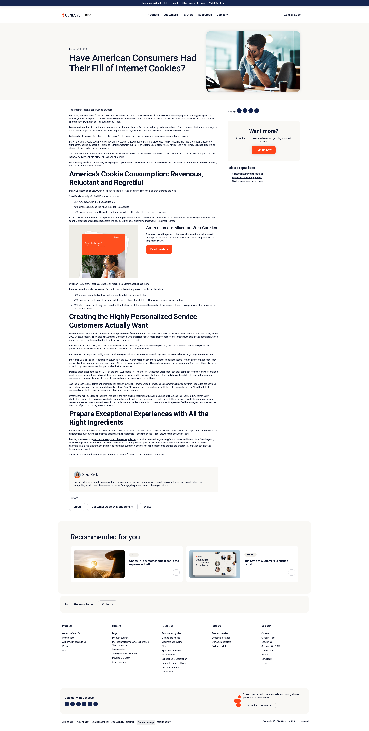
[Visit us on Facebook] (84, 704)
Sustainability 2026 (270, 646)
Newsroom (266, 659)
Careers (265, 633)
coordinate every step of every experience (114, 439)
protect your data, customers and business (127, 445)
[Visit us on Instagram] (72, 704)
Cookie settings (146, 722)
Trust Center (267, 650)
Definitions (167, 671)
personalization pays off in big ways (91, 354)
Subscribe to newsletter (259, 705)
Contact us (107, 604)
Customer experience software (247, 181)
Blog (164, 646)
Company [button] (222, 14)
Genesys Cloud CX (71, 633)
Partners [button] (188, 14)
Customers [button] (170, 14)
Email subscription (100, 722)
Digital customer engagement (247, 177)
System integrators (221, 642)
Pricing (65, 646)
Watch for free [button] (216, 3)
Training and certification (124, 653)
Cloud (77, 506)
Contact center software (174, 663)
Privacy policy (82, 722)
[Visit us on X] (78, 704)
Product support (120, 637)
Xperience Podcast (171, 650)
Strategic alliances (221, 637)
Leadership (266, 642)
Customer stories (170, 667)
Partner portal (219, 646)
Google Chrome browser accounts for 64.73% (96, 153)
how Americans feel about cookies (128, 454)
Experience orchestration (174, 659)
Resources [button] (205, 14)
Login (114, 633)
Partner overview (220, 633)
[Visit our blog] (95, 704)
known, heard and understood (174, 433)
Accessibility (117, 722)
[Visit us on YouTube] (90, 704)
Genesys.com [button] (293, 14)
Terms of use (66, 722)
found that (114, 196)
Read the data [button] (159, 249)
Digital (148, 506)
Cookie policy (164, 722)
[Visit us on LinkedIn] (67, 704)
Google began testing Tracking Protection (106, 141)
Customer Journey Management (112, 506)
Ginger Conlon (91, 474)
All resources (168, 654)
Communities (118, 649)
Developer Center (121, 658)
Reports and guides (171, 633)
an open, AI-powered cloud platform (157, 442)
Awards (265, 654)
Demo (65, 650)
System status (119, 662)
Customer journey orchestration (247, 173)
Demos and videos (171, 637)
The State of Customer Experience (109, 336)
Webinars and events (172, 642)
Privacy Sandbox (195, 145)
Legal (264, 663)
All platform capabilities (74, 642)
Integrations (68, 637)
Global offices (268, 637)
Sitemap (130, 722)
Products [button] (153, 14)
